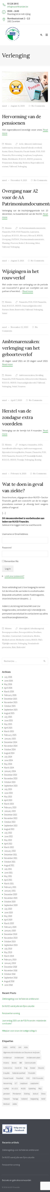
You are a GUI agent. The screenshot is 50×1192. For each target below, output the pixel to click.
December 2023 (10, 774)
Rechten (26, 163)
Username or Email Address (15, 534)
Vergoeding (34, 1099)
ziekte (14, 1104)
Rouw (12, 309)
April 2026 (8, 688)
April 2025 (8, 727)
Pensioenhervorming (11, 1013)
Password (6, 547)
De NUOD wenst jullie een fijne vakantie (18, 1006)
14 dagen (23, 445)
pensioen (38, 159)
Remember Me (11, 561)
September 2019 (10, 945)
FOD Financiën (22, 232)
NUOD (30, 159)
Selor (37, 243)
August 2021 (9, 865)
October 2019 (9, 941)
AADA (40, 445)
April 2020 (8, 919)
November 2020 (10, 898)
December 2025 (10, 698)
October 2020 (9, 901)
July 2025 (8, 717)
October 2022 (9, 822)
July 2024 (8, 756)
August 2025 (9, 713)
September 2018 (10, 977)
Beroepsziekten (26, 632)
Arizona (17, 148)
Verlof (4, 313)
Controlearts (27, 636)
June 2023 (8, 793)
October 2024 (9, 749)
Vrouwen (21, 386)
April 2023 (8, 800)
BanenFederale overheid (31, 148)
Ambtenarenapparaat (32, 448)
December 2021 (10, 854)
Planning (6, 243)
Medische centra (23, 640)
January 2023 (10, 811)
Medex (37, 636)
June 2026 (8, 680)
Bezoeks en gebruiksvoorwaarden (16, 1180)
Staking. (27, 1094)
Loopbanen (37, 155)
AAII (19, 1047)
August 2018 (9, 981)
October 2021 (9, 861)
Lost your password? (14, 576)
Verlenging (22, 166)
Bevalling (39, 375)
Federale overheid (18, 1073)
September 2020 (10, 905)
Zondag (38, 460)
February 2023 (10, 807)
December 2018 (10, 966)
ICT (24, 456)
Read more (27, 291)
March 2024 (9, 767)
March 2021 (9, 883)
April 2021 (8, 880)
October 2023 (9, 782)
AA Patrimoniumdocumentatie (32, 228)
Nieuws (8, 144)
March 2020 (9, 923)
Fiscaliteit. (19, 1078)
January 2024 (10, 771)
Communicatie (30, 1063)
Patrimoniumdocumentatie (32, 239)
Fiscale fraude (29, 151)
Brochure (37, 632)
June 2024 (8, 760)
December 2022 (10, 814)
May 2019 (8, 952)
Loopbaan (27, 155)
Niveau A (24, 235)
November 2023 (10, 778)
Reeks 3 (22, 243)
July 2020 (8, 909)
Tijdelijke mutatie (9, 643)
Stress (43, 1094)
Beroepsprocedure (10, 632)
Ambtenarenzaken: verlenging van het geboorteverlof (21, 348)
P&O (40, 640)
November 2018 (10, 970)
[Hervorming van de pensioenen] (25, 86)
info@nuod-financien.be (17, 6)
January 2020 (10, 930)
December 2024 (10, 742)
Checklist (6, 636)
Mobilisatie (13, 159)
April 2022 (8, 843)
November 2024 (10, 746)
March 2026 (9, 691)
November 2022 (10, 818)
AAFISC (13, 1047)
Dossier (32, 1068)
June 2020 (8, 912)
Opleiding (32, 1088)
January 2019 (10, 963)
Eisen (10, 151)
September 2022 (10, 825)
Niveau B (32, 235)
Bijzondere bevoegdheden (13, 452)
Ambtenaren (7, 148)
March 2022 (9, 847)
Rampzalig (17, 163)
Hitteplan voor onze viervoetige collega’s (19, 1030)
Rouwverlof (19, 309)
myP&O (6, 1088)
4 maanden (32, 445)
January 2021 (10, 890)
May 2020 (8, 916)
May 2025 (8, 724)
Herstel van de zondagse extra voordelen (17, 417)
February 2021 (10, 887)
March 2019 (9, 956)
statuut (5, 166)
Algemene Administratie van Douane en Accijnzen (21, 1052)
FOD (38, 151)
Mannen (42, 379)
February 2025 (10, 735)
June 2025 (8, 720)
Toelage (15, 1099)
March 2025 (9, 731)
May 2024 (8, 764)
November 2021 (10, 858)
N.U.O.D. (22, 159)
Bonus (5, 151)
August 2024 (9, 753)
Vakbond (13, 166)
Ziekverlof (21, 647)
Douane (28, 452)
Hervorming (16, 155)
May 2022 (8, 840)
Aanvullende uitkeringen (12, 448)
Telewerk (6, 1099)
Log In (8, 568)
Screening (30, 243)
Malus (4, 159)
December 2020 (10, 894)
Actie (21, 144)
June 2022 (8, 836)
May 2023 (8, 796)
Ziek (14, 647)
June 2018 (8, 985)
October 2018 (9, 974)
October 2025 (9, 706)
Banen (14, 1063)
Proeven (14, 243)
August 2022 (9, 829)
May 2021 (8, 876)
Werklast (6, 1104)
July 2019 (8, 948)
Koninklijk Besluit (34, 456)
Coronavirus (7, 1068)
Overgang (6, 239)
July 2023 (8, 789)
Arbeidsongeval (37, 628)
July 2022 (8, 832)
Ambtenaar (37, 144)
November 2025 (10, 702)
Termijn (20, 460)
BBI (20, 1063)
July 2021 (8, 869)
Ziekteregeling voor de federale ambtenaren (20, 999)
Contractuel (16, 636)
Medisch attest (8, 640)
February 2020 (10, 927)
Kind (4, 306)
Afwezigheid (24, 628)
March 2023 (9, 803)
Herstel (19, 456)
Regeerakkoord (37, 163)
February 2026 (10, 695)
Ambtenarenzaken (27, 375)
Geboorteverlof (31, 379)
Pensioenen (7, 163)
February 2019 (10, 959)
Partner (5, 309)
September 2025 (10, 709)
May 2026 (8, 684)
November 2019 (10, 937)
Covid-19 (18, 1068)
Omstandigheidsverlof (31, 306)
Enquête (6, 1073)
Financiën (18, 151)
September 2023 (10, 785)
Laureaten (34, 232)
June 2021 (8, 872)
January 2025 (10, 738)
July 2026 (8, 677)
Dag (25, 1068)
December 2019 (10, 934)
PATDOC (15, 239)
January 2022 (10, 851)
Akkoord (28, 144)
